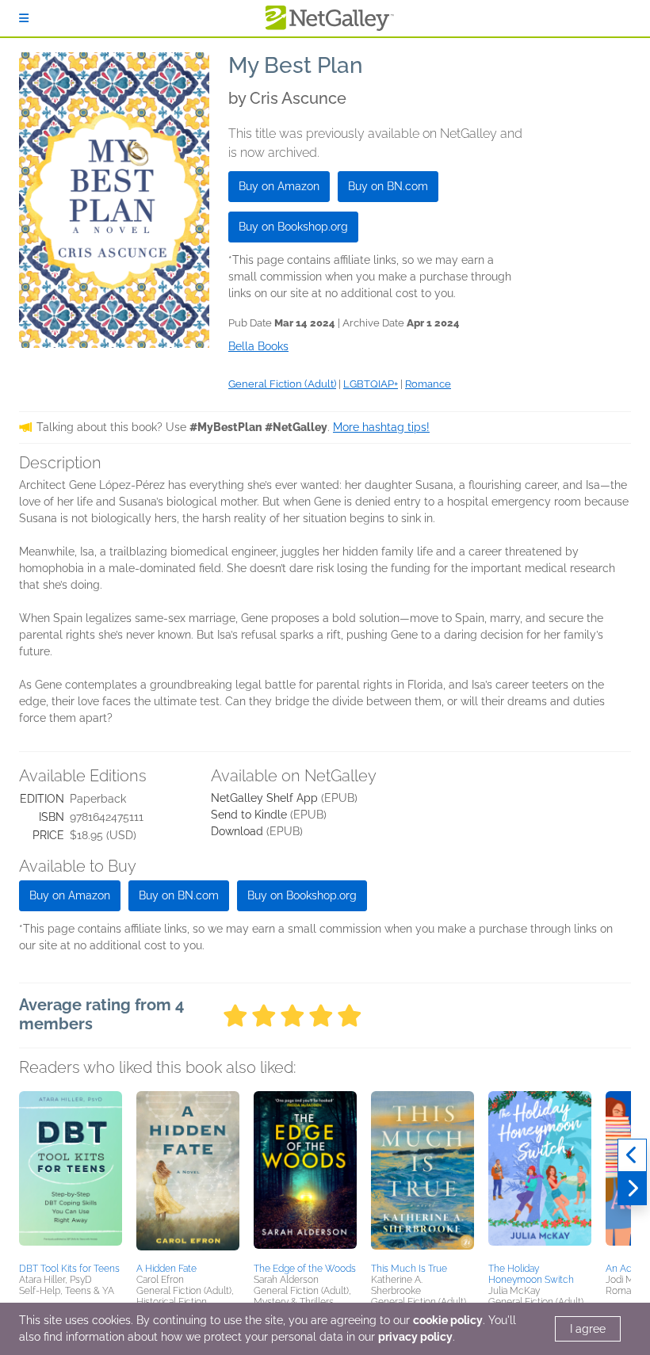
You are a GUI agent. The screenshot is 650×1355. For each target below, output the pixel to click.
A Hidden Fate (166, 1268)
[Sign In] (24, 18)
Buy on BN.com (388, 186)
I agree (588, 1329)
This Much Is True (409, 1268)
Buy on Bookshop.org (293, 226)
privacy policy (415, 1336)
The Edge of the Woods (305, 1268)
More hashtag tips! (381, 427)
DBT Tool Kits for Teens (69, 1268)
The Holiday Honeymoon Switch (531, 1274)
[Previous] (632, 1155)
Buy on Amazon (279, 186)
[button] (70, 1174)
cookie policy (448, 1320)
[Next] (632, 1188)
